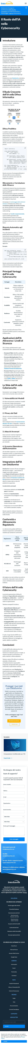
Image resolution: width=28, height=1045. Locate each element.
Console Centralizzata (14, 1009)
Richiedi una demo (14, 720)
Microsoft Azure (14, 949)
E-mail (4, 797)
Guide (14, 998)
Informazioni (14, 964)
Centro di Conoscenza (14, 991)
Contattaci (14, 975)
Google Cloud (14, 957)
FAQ (14, 1002)
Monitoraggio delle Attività (14, 905)
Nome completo (7, 784)
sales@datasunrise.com (9, 856)
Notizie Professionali (14, 983)
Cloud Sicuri (14, 945)
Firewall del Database (14, 909)
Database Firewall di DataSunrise (13, 368)
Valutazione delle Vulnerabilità (14, 931)
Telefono (5, 790)
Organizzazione (6, 803)
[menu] (25, 3)
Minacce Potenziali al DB (14, 987)
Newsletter (14, 1017)
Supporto (14, 1013)
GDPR (9, 378)
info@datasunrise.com (8, 849)
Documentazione (14, 1005)
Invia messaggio (14, 839)
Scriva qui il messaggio (9, 826)
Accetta (5, 1041)
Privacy (25, 892)
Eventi (14, 968)
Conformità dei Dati (14, 927)
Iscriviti (6, 1026)
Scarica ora (14, 724)
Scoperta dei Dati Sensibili (14, 923)
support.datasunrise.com (9, 862)
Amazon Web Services (14, 953)
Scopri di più (7, 758)
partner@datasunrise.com (9, 869)
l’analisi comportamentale (17, 214)
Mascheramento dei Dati (14, 913)
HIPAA (13, 378)
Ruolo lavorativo (7, 809)
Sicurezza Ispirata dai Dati (14, 935)
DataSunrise (15, 78)
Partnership (14, 971)
